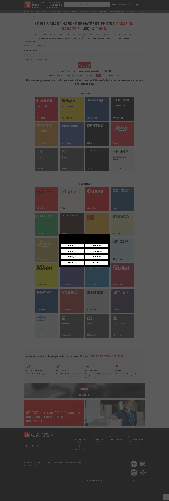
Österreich (95, 251)
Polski (95, 262)
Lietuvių (71, 257)
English (95, 257)
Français (95, 245)
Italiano (71, 245)
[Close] (106, 238)
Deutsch (71, 251)
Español (71, 262)
